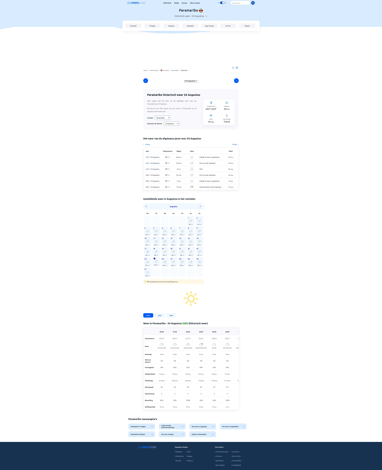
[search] (253, 3)
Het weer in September (230, 426)
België (176, 3)
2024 (171, 315)
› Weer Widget (220, 465)
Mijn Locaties (195, 3)
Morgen (247, 26)
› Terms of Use (236, 456)
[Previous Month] (147, 206)
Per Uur (228, 26)
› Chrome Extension (221, 452)
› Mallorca (189, 461)
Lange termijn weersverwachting (167, 426)
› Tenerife (178, 461)
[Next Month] (200, 206)
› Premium (218, 456)
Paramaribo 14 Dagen (138, 426)
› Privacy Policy (236, 461)
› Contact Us (235, 452)
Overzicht (133, 26)
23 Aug (147, 144)
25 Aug (234, 144)
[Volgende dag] (236, 80)
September (190, 26)
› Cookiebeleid (236, 465)
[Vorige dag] (145, 80)
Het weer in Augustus (199, 426)
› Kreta (188, 452)
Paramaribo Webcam (138, 434)
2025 (160, 315)
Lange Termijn (209, 26)
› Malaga (189, 456)
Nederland (167, 3)
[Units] (222, 3)
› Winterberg (179, 456)
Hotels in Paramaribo (199, 434)
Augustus (171, 26)
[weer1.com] (136, 3)
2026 (148, 315)
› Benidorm (178, 452)
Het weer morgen (167, 434)
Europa (184, 3)
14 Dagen (152, 26)
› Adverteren (219, 461)
